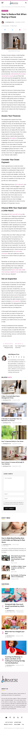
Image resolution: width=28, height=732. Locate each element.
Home (2, 6)
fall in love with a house (15, 214)
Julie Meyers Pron (10, 22)
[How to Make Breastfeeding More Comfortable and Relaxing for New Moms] (14, 529)
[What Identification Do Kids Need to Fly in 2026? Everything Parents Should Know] (6, 558)
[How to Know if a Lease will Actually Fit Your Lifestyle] (14, 453)
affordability (12, 138)
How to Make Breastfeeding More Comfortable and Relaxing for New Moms (13, 540)
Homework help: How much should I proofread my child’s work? (14, 606)
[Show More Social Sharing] (25, 29)
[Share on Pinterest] (19, 29)
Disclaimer (17, 724)
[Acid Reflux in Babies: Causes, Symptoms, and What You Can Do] (6, 568)
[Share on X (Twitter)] (12, 29)
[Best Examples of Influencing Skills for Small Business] (6, 577)
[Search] (26, 2)
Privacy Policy (8, 724)
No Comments (6, 25)
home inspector (15, 301)
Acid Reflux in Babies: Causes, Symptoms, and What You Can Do (18, 568)
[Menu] (2, 2)
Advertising (17, 722)
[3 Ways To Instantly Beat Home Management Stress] (14, 387)
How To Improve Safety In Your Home (12, 441)
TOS (23, 724)
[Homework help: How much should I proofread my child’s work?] (14, 595)
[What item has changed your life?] (14, 622)
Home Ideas (8, 6)
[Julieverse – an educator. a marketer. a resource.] (14, 2)
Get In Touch (9, 722)
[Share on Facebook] (5, 29)
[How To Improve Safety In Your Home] (14, 432)
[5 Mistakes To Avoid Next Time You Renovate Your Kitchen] (14, 410)
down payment (19, 184)
